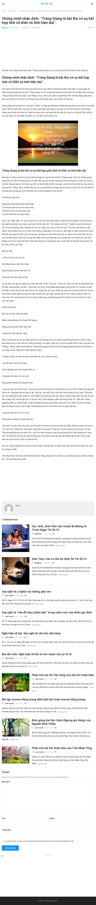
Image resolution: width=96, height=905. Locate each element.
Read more (60, 545)
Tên (4, 819)
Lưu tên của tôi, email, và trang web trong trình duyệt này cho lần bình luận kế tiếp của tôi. (39, 841)
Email (52, 819)
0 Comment (35, 28)
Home (4, 11)
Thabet (54, 901)
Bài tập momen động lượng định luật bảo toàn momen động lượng (43, 699)
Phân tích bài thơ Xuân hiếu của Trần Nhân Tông (62, 748)
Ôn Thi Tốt (46, 3)
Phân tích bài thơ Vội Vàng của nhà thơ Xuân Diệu (63, 675)
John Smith (9, 595)
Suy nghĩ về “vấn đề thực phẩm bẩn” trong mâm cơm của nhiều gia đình (47, 612)
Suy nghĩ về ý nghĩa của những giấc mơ (26, 591)
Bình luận (6, 782)
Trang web (6, 830)
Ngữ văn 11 (13, 11)
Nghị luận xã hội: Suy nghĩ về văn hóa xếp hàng (31, 633)
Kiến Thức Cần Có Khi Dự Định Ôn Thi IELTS (59, 558)
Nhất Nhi (38, 534)
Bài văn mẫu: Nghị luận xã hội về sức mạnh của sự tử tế (37, 654)
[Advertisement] (48, 48)
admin (16, 28)
